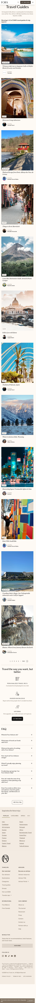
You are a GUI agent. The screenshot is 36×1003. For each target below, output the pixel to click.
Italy (3, 822)
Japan (4, 832)
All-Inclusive (6, 827)
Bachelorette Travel (25, 832)
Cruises (4, 835)
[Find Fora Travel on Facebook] (6, 956)
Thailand (22, 838)
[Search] (18, 2)
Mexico (4, 846)
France (4, 838)
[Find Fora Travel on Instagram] (3, 956)
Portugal (22, 827)
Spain (21, 822)
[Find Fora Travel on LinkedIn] (15, 956)
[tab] (6, 816)
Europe (4, 830)
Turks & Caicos (24, 846)
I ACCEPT (30, 1000)
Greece (4, 841)
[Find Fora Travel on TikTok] (9, 956)
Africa (21, 830)
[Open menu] (32, 2)
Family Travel (6, 843)
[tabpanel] (17, 834)
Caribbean (5, 824)
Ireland (21, 843)
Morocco (22, 841)
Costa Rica (22, 835)
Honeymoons (23, 824)
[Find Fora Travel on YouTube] (12, 956)
